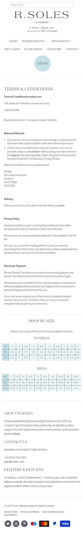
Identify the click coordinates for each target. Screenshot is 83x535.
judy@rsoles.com (14, 461)
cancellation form (36, 151)
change (52, 31)
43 (37, 382)
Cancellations (10, 515)
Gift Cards (12, 49)
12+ (76, 388)
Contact (72, 49)
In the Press (33, 49)
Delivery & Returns (24, 470)
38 (41, 352)
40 (64, 352)
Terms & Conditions (29, 512)
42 (78, 352)
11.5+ (76, 376)
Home (13, 41)
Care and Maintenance (53, 512)
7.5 (71, 346)
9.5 (71, 358)
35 (12, 352)
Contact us (15, 442)
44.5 (60, 382)
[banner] (41, 17)
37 (26, 352)
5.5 (41, 346)
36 (19, 352)
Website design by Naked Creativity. (37, 506)
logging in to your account (25, 155)
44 (53, 382)
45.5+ (76, 382)
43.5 (45, 382)
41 (71, 352)
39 (57, 352)
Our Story (54, 49)
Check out (47, 28)
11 (68, 376)
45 (68, 382)
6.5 (57, 346)
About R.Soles (18, 414)
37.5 (34, 352)
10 (78, 358)
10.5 (60, 376)
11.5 (68, 388)
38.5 (49, 352)
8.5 (57, 358)
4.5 (26, 346)
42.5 (30, 382)
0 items (34, 28)
